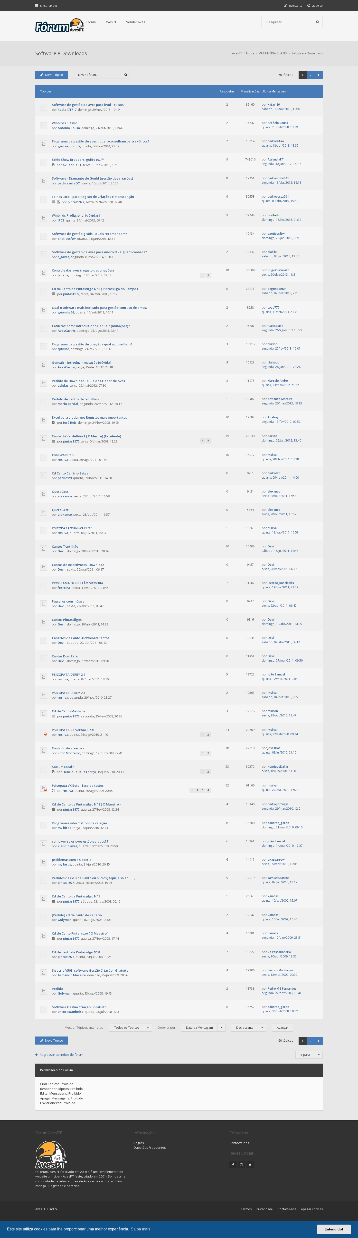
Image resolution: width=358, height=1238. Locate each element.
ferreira (64, 587)
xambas (273, 896)
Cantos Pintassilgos (67, 619)
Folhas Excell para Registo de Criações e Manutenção (93, 196)
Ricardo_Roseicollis (281, 583)
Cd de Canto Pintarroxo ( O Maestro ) (80, 933)
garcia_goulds (69, 146)
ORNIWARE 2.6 (62, 455)
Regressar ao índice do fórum (62, 1054)
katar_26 (274, 104)
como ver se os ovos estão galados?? (80, 841)
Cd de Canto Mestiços (68, 711)
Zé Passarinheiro (279, 952)
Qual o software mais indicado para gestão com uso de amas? (100, 307)
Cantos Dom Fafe (65, 656)
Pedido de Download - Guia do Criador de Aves (88, 381)
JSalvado (273, 362)
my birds (64, 827)
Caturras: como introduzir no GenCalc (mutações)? (91, 326)
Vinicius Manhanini (280, 970)
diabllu (272, 252)
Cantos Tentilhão (65, 546)
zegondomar (277, 289)
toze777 (273, 307)
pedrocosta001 (69, 183)
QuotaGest (60, 491)
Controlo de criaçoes (68, 748)
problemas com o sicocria (71, 859)
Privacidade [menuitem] (264, 1209)
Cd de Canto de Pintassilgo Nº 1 (76, 896)
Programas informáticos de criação (79, 823)
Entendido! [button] (334, 1229)
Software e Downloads (61, 53)
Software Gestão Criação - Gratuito (79, 1007)
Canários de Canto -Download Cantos (80, 638)
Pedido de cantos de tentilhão (75, 399)
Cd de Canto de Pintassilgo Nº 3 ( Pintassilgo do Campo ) (95, 289)
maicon (273, 711)
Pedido (57, 988)
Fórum (91, 22)
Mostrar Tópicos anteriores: (102, 1028)
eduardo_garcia (278, 823)
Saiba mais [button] (140, 1229)
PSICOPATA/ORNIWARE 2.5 (72, 528)
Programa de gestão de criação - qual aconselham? (92, 344)
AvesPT (110, 22)
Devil (62, 551)
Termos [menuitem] (246, 1209)
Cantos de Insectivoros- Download (78, 565)
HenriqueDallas (75, 772)
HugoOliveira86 (278, 270)
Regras (138, 1143)
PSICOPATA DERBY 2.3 (68, 693)
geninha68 (66, 312)
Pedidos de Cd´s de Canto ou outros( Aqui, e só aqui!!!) (93, 878)
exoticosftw (67, 238)
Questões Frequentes (149, 1147)
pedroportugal (278, 804)
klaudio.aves (67, 846)
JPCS (61, 220)
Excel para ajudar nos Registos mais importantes (89, 417)
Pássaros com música (68, 601)
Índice (53, 1209)
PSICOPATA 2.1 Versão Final (73, 730)
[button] (319, 75)
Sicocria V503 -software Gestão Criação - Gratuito (90, 970)
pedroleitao (276, 141)
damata (273, 933)
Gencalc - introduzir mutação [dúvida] (81, 362)
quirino (63, 349)
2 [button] (310, 75)
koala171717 (67, 109)
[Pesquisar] (317, 22)
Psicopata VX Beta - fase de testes (78, 785)
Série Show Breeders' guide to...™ (78, 159)
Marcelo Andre (278, 381)
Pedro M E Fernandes (282, 988)
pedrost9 (65, 478)
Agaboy (273, 417)
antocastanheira (70, 1011)
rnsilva (63, 459)
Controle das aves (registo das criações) (83, 270)
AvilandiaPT (72, 165)
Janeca (63, 275)
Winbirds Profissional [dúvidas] (76, 215)
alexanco (65, 496)
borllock (273, 215)
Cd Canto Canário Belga (70, 473)
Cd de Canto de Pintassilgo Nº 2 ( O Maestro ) (86, 804)
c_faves (63, 257)
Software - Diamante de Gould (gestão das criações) (92, 178)
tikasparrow (276, 859)
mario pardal (68, 404)
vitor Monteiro (69, 753)
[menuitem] (315, 5)
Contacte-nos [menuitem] (287, 1209)
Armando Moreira (280, 399)
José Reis (69, 422)
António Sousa (69, 128)
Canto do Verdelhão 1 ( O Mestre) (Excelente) (86, 436)
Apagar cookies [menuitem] (312, 1209)
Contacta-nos (239, 1143)
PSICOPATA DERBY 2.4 (68, 674)
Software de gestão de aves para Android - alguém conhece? (99, 252)
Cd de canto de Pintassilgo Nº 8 (76, 952)
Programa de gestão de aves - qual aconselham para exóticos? (100, 141)
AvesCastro (66, 330)
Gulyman (65, 919)
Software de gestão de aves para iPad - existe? (88, 104)
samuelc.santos (278, 878)
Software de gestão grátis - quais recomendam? (89, 233)
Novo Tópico (54, 75)
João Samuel (276, 674)
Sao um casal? (63, 767)
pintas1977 (76, 202)
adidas (63, 385)
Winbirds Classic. (65, 123)
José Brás (274, 748)
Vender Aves (135, 22)
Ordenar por (185, 1028)
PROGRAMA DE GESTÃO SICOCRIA (77, 583)
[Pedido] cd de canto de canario (77, 915)
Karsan (272, 436)
